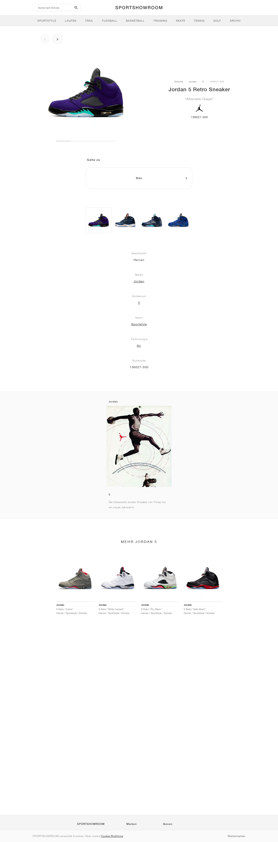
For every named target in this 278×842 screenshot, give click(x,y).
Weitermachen (236, 836)
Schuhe (178, 81)
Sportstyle (139, 324)
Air (139, 345)
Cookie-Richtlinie (112, 836)
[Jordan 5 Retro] (98, 220)
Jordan (193, 81)
